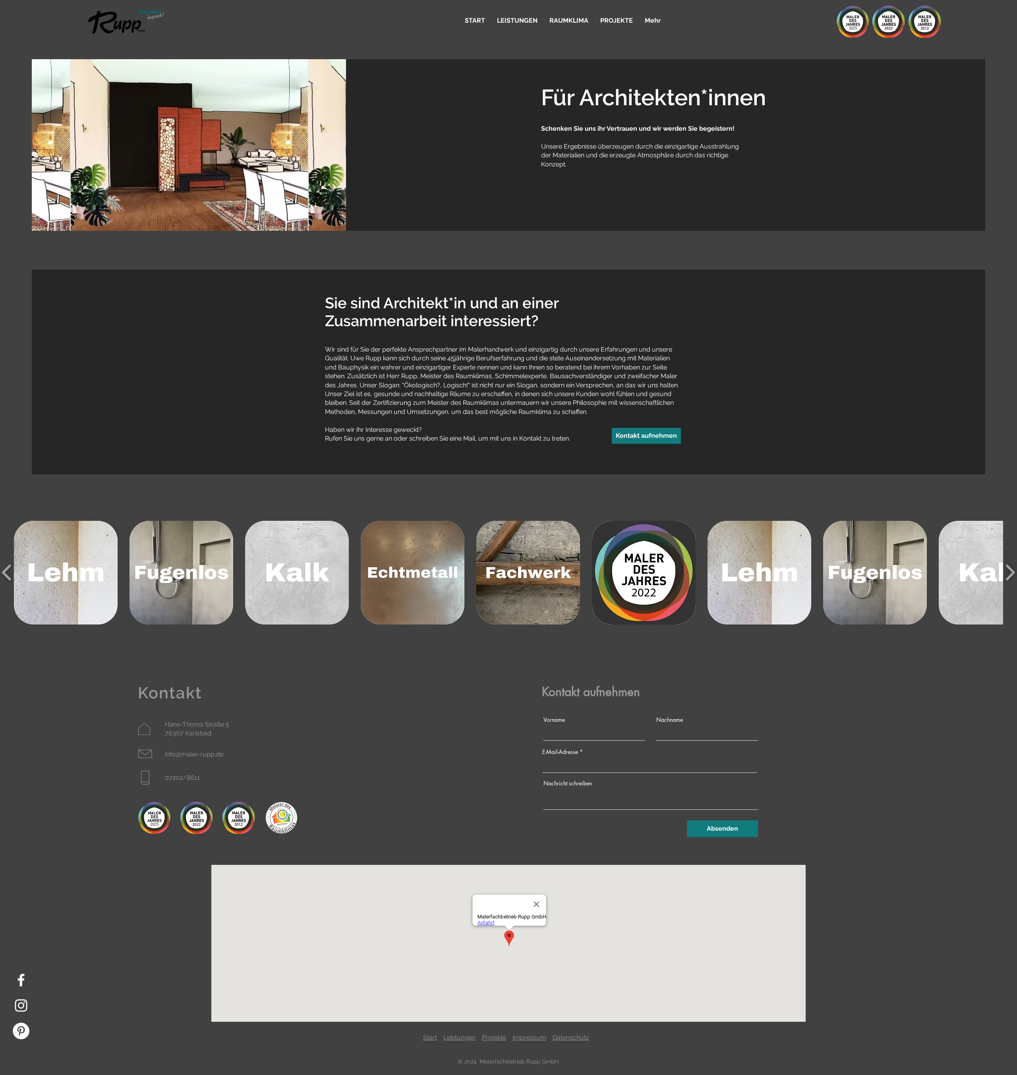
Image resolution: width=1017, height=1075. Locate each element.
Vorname (554, 720)
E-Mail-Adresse (560, 752)
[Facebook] (21, 980)
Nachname (669, 720)
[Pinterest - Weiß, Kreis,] (21, 1031)
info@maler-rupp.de (194, 754)
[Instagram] (21, 1005)
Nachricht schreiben (567, 783)
